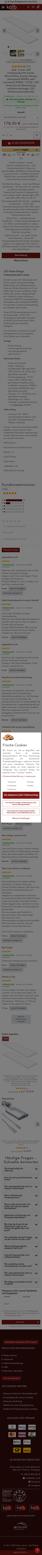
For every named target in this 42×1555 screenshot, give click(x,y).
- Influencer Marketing (12, 1401)
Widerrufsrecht (10, 1356)
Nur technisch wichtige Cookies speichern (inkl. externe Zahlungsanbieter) (21, 803)
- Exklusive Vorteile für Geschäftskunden (19, 1394)
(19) (28, 67)
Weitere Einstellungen (21, 818)
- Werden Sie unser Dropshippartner (18, 1405)
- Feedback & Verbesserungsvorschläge (19, 1409)
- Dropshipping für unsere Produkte (17, 1398)
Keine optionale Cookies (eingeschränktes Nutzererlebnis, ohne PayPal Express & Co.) (21, 812)
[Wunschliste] (33, 8)
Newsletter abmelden (13, 1371)
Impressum (8, 1359)
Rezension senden (10, 550)
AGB (6, 1367)
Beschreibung (21, 255)
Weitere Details (21, 261)
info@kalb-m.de (33, 1478)
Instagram (35, 1486)
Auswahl (21, 112)
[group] (21, 1055)
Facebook (35, 1482)
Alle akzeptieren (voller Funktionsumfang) (21, 795)
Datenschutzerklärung (13, 1363)
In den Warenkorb (22, 143)
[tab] (21, 255)
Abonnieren (20, 1322)
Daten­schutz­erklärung (14, 776)
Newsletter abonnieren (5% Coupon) (21, 1342)
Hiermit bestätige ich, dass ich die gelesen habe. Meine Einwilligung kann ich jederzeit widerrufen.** (21, 1313)
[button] (21, 150)
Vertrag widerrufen (10, 1378)
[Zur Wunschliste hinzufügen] (37, 135)
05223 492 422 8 (32, 1474)
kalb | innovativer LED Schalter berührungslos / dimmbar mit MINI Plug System (21, 1143)
